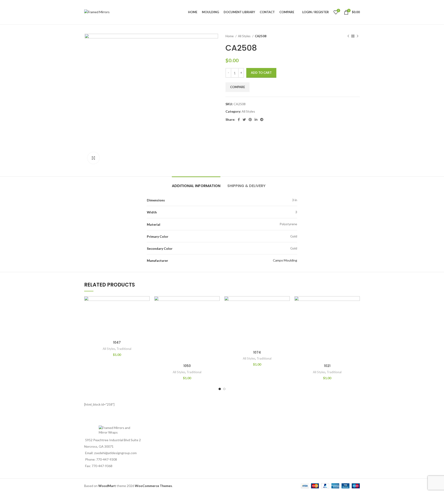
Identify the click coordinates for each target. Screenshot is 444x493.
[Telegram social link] (262, 120)
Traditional (124, 349)
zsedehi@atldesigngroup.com (115, 453)
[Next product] (357, 36)
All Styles (244, 36)
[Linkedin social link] (256, 120)
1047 (117, 342)
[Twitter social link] (244, 120)
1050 (187, 366)
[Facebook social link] (238, 120)
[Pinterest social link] (250, 120)
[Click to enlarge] (93, 158)
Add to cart (261, 72)
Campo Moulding (285, 260)
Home (229, 36)
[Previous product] (348, 36)
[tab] (196, 183)
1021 (327, 366)
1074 (257, 352)
